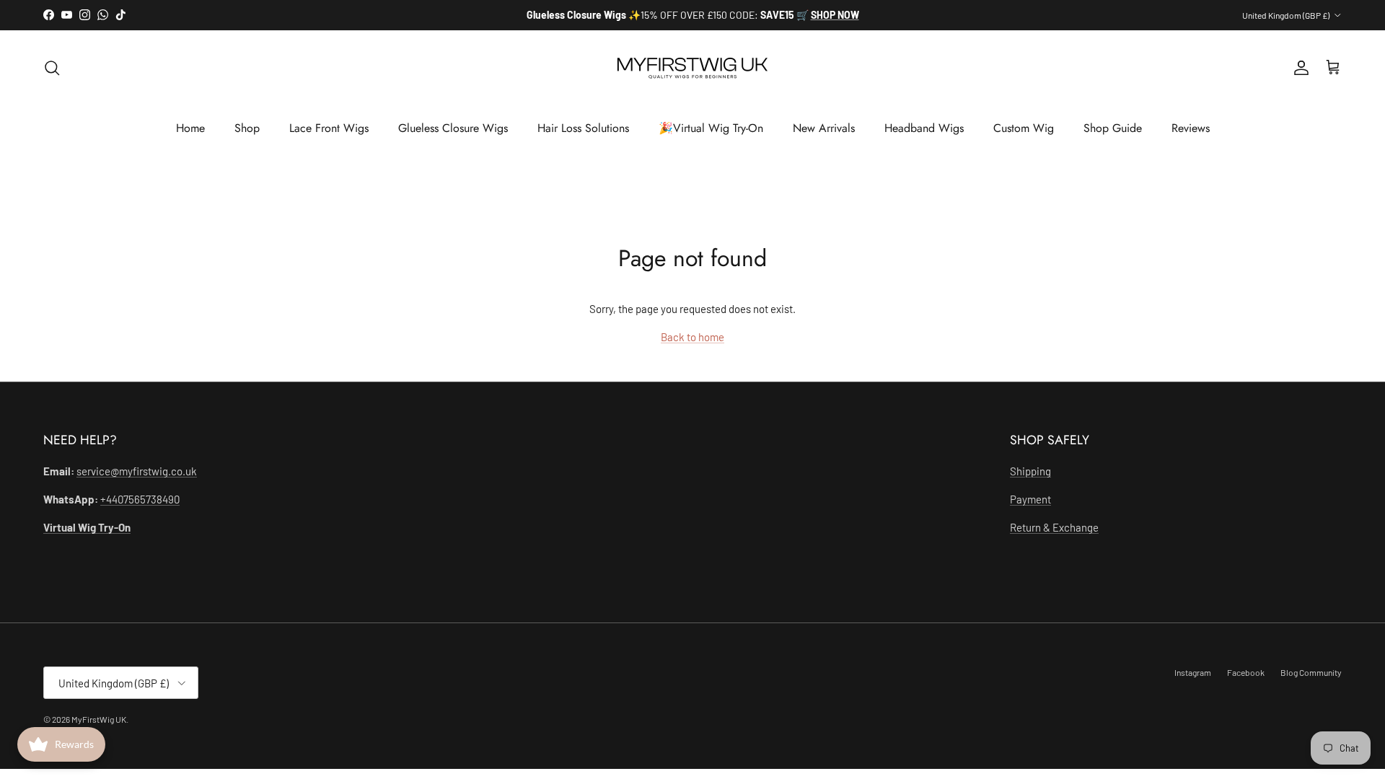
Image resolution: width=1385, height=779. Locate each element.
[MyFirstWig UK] (692, 68)
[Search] (52, 67)
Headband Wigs (924, 128)
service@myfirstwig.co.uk (136, 471)
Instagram (1192, 672)
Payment (1030, 499)
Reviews (1190, 128)
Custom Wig (1023, 128)
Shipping (1030, 471)
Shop (247, 128)
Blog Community (1311, 672)
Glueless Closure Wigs (453, 128)
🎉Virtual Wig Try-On (711, 128)
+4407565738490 (140, 499)
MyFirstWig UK (98, 719)
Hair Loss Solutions (583, 128)
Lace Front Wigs (329, 128)
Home (190, 128)
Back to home (692, 336)
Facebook (1246, 672)
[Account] (1298, 67)
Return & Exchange (1054, 527)
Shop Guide (1112, 128)
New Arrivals (824, 128)
